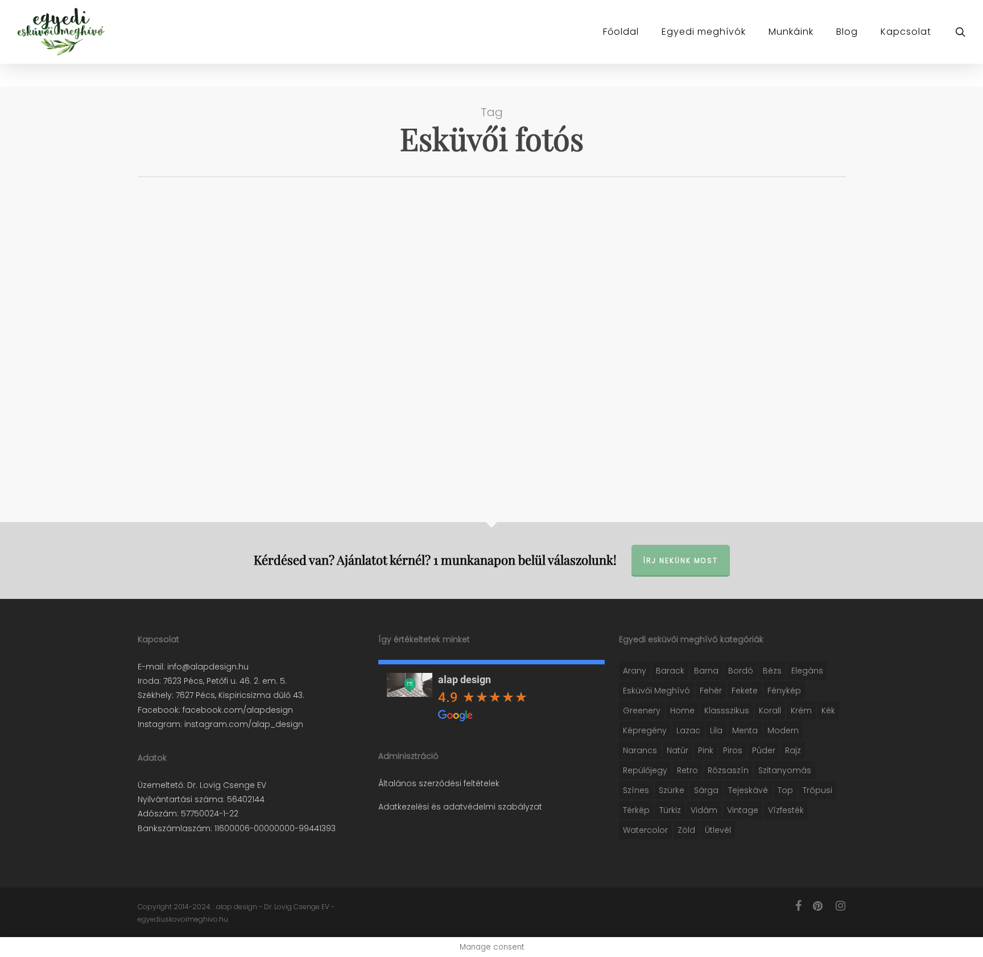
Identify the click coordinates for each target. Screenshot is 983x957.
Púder (763, 750)
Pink (705, 750)
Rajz (793, 750)
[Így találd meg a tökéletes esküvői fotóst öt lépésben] (248, 344)
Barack (670, 670)
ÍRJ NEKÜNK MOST (680, 560)
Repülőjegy (645, 770)
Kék (828, 710)
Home (682, 710)
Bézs (772, 670)
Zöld (686, 830)
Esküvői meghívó (656, 690)
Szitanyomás (784, 770)
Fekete (745, 690)
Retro (687, 770)
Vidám (704, 810)
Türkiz (670, 810)
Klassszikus (726, 710)
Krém (801, 710)
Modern (783, 730)
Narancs (640, 750)
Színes (636, 790)
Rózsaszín (728, 770)
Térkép (636, 810)
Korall (770, 710)
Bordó (740, 670)
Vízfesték (786, 810)
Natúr (677, 750)
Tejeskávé (748, 790)
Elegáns (807, 670)
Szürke (671, 790)
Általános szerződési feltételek (438, 783)
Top (785, 790)
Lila (716, 730)
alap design (464, 679)
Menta (745, 730)
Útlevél (718, 830)
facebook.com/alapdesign (236, 710)
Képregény (645, 730)
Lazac (688, 730)
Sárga (706, 790)
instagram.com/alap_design (242, 724)
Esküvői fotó (212, 365)
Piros (732, 750)
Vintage (742, 810)
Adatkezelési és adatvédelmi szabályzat (460, 806)
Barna (706, 670)
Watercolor (645, 830)
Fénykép (784, 690)
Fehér (711, 690)
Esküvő (168, 365)
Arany (634, 670)
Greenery (641, 710)
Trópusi (817, 790)
